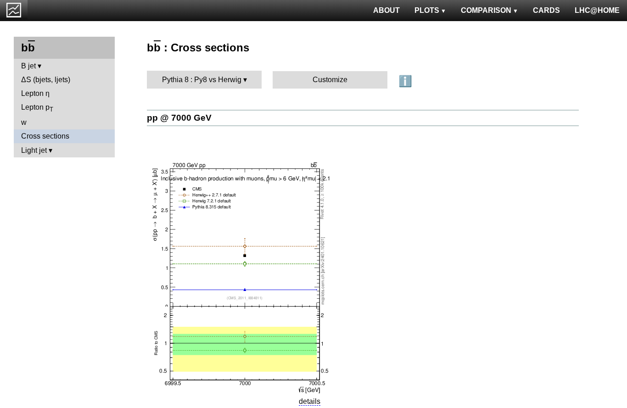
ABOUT (386, 10)
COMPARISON (486, 10)
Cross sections (45, 136)
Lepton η (35, 93)
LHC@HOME (597, 10)
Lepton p (37, 108)
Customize (330, 80)
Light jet (34, 150)
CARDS (546, 10)
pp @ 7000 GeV (179, 118)
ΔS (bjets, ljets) (45, 80)
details (309, 401)
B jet (28, 66)
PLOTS (426, 10)
